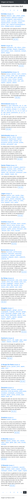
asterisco (13, 389)
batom (19, 223)
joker (2, 200)
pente (18, 366)
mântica (19, 139)
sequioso (8, 82)
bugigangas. (10, 283)
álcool (8, 223)
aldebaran (9, 15)
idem (2, 111)
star (11, 396)
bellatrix (3, 19)
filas (12, 285)
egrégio (24, 311)
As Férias (7, 278)
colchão (8, 75)
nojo (7, 172)
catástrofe (22, 257)
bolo (24, 281)
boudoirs (3, 225)
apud (10, 105)
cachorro (8, 340)
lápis (15, 442)
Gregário (7, 308)
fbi (8, 258)
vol (9, 114)
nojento (3, 172)
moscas (14, 79)
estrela (13, 394)
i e (20, 109)
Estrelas (7, 14)
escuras (8, 366)
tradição (7, 174)
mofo (20, 285)
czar (23, 169)
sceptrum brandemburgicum (17, 24)
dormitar (3, 285)
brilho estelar (22, 391)
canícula (3, 21)
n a (16, 111)
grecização (9, 313)
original (25, 470)
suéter (2, 368)
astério (8, 389)
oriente (15, 470)
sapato (22, 366)
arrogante (16, 167)
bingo (22, 195)
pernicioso (12, 172)
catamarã (18, 255)
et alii (18, 107)
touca (12, 230)
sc (24, 112)
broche (18, 225)
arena (20, 280)
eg (12, 107)
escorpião (14, 22)
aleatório (8, 195)
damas (7, 199)
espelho (9, 229)
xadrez (16, 202)
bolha (20, 281)
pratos (14, 81)
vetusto (21, 341)
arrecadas (13, 223)
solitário (13, 318)
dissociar (18, 311)
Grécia (3, 313)
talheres (14, 82)
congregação (4, 311)
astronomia (4, 391)
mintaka (20, 22)
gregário (15, 313)
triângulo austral (9, 26)
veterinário (15, 341)
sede (22, 81)
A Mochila (7, 439)
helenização (13, 315)
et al (15, 107)
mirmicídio (4, 79)
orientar (10, 470)
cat (20, 105)
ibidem (23, 109)
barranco (13, 74)
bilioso (19, 47)
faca (16, 75)
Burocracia (8, 250)
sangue (8, 52)
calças (7, 442)
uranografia (18, 26)
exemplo (14, 109)
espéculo (3, 229)
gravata (13, 366)
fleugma (15, 49)
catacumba (11, 253)
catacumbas (18, 253)
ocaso (2, 469)
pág (4, 112)
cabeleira (3, 169)
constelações (19, 393)
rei (18, 200)
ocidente (7, 469)
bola (12, 281)
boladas (16, 281)
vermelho (3, 444)
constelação (11, 393)
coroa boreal (21, 21)
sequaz (3, 318)
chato (14, 169)
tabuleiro (7, 202)
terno (6, 368)
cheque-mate (15, 197)
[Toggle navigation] (25, 2)
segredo (14, 317)
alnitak (23, 15)
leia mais (16, 39)
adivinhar (8, 137)
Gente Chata (9, 165)
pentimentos (14, 112)
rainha (15, 200)
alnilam (18, 15)
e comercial (7, 107)
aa (7, 105)
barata (25, 280)
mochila (23, 442)
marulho (16, 285)
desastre (3, 394)
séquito (8, 318)
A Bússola (7, 465)
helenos (19, 315)
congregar (12, 311)
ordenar (18, 469)
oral (20, 140)
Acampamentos (10, 72)
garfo (15, 77)
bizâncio (14, 419)
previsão (15, 142)
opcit (23, 111)
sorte (2, 202)
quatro (10, 200)
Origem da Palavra (7, 2)
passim (8, 112)
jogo (23, 199)
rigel (7, 24)
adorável (19, 137)
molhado (23, 51)
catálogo (12, 255)
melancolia (17, 51)
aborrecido (9, 167)
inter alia (9, 111)
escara (9, 170)
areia (17, 280)
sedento (3, 82)
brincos (9, 225)
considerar (4, 393)
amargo (14, 440)
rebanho (9, 317)
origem (20, 470)
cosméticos (4, 227)
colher (12, 75)
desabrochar (16, 227)
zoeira (20, 287)
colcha (3, 75)
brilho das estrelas (13, 391)
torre (12, 202)
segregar (20, 317)
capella (8, 21)
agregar (15, 310)
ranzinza (3, 317)
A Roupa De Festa (10, 364)
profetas (3, 144)
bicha (8, 281)
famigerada (22, 75)
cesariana (9, 169)
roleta (21, 200)
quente (3, 52)
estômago (9, 49)
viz (7, 114)
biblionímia (15, 105)
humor (11, 51)
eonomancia (4, 139)
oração (11, 140)
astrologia (19, 389)
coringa (22, 197)
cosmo (10, 227)
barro (18, 74)
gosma (14, 229)
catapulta (10, 257)
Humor (6, 45)
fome (6, 77)
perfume (4, 230)
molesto (14, 170)
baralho (18, 195)
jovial (6, 200)
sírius (2, 26)
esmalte (23, 227)
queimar (12, 287)
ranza (24, 315)
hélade (7, 315)
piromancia (4, 142)
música (3, 287)
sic (2, 114)
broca (13, 225)
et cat (23, 107)
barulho (4, 281)
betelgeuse (9, 19)
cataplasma (4, 257)
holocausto (20, 229)
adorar (14, 137)
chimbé (19, 169)
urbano (4, 341)
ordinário (23, 469)
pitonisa (10, 142)
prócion (3, 24)
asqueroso (22, 167)
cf (22, 105)
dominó (12, 199)
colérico (3, 49)
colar (22, 225)
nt (20, 111)
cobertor (23, 74)
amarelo (8, 440)
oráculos (16, 140)
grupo (2, 315)
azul (18, 440)
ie (5, 111)
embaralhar (18, 199)
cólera (23, 47)
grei (23, 313)
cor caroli (14, 21)
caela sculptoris (17, 19)
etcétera (8, 109)
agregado (9, 310)
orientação (4, 470)
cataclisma (4, 253)
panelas (10, 81)
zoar (16, 287)
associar (20, 310)
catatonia (3, 258)
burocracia (9, 252)
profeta (21, 142)
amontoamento (10, 280)
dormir (21, 283)
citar (25, 105)
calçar (2, 442)
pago (21, 340)
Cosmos (7, 222)
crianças (16, 283)
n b (18, 111)
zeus (15, 144)
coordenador (15, 467)
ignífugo (20, 77)
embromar (4, 170)
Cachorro (7, 338)
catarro (16, 257)
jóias (25, 229)
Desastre (7, 387)
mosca (9, 79)
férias (8, 285)
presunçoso (19, 172)
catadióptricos (5, 255)
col (2, 107)
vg (4, 114)
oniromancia (4, 140)
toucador (17, 230)
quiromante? (10, 144)
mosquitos (4, 81)
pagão (17, 340)
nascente (22, 467)
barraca (8, 74)
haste (7, 396)
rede (18, 81)
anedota (8, 419)
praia (7, 287)
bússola (8, 467)
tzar (16, 174)
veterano (9, 341)
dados (2, 199)
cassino (3, 197)
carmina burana (17, 252)
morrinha (20, 170)
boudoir (24, 223)
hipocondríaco (5, 51)
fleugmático (21, 49)
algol (14, 15)
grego (19, 313)
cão (13, 340)
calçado (22, 440)
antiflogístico (9, 47)
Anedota (7, 417)
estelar (8, 394)
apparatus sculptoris (17, 17)
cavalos (8, 197)
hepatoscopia (12, 139)
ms (13, 111)
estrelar (18, 394)
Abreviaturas (9, 104)
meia (19, 442)
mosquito (20, 79)
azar (13, 195)
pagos (25, 340)
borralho (3, 283)
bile (15, 47)
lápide (11, 442)
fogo (2, 77)
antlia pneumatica (6, 17)
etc (4, 109)
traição (12, 174)
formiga (10, 77)
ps (19, 112)
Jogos (6, 193)
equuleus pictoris (5, 22)
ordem (13, 469)
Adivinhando (9, 135)
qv (22, 112)
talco (8, 230)
